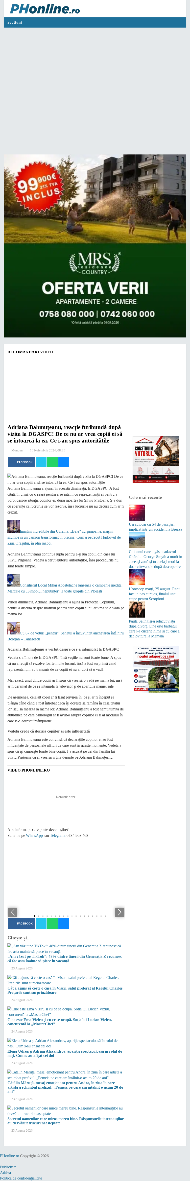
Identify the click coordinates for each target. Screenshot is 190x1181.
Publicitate (8, 1167)
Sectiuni (14, 22)
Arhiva (5, 1172)
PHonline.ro (9, 1156)
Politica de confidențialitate (21, 1178)
